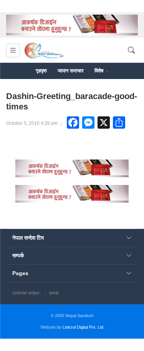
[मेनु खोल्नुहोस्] (13, 50)
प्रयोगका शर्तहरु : (26, 293)
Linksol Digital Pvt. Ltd (83, 327)
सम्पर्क (54, 293)
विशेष (99, 71)
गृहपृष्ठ (41, 71)
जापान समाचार (71, 71)
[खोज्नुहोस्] (131, 51)
